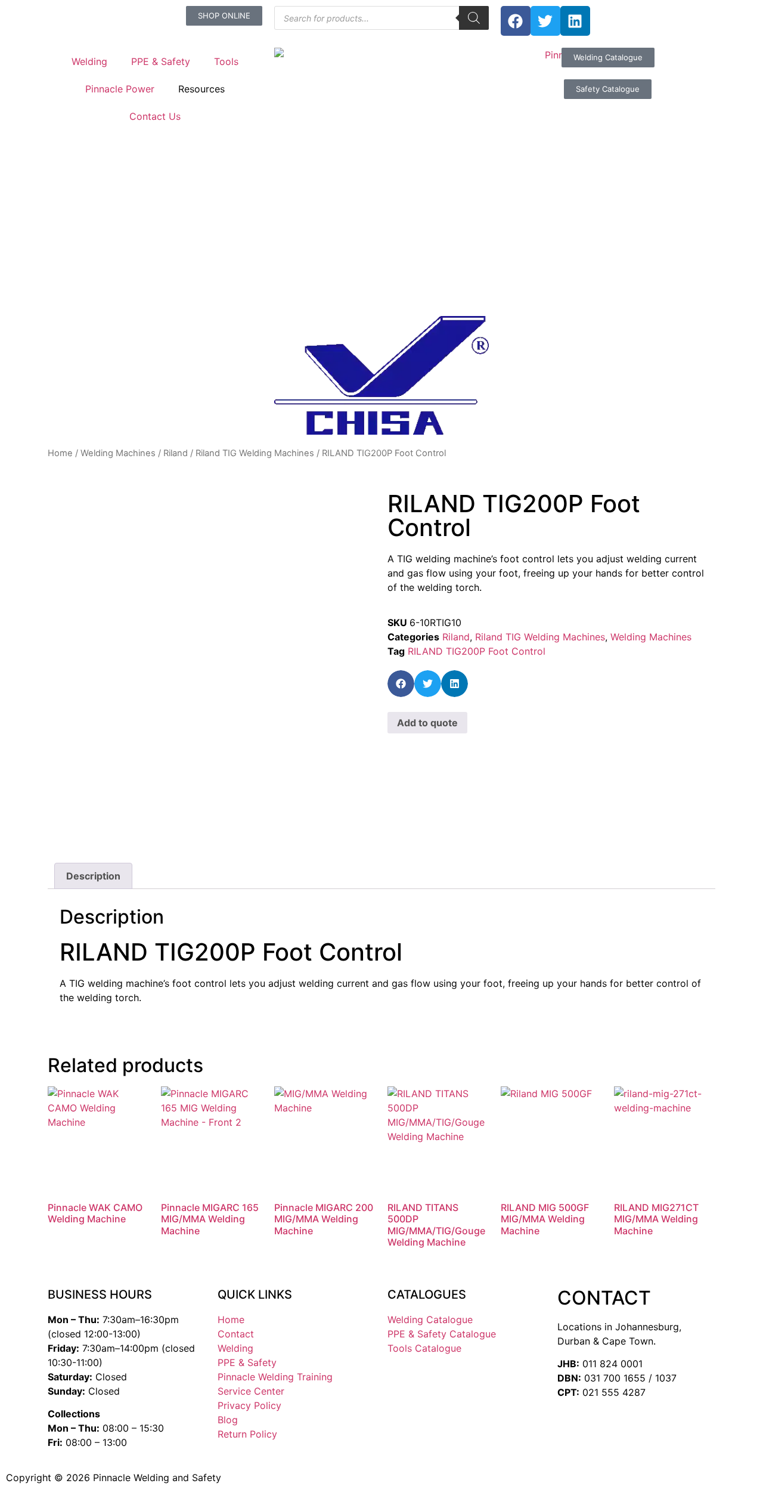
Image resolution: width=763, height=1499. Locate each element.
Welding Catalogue (430, 1319)
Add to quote (427, 723)
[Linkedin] (575, 21)
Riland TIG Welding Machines (255, 453)
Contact (236, 1334)
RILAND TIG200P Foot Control (476, 651)
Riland (175, 453)
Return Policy (247, 1434)
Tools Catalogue (424, 1348)
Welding (89, 61)
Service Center (251, 1391)
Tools (226, 61)
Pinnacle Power (119, 89)
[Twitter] (545, 21)
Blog (228, 1420)
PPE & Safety (160, 61)
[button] (400, 683)
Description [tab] (93, 876)
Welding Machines (118, 453)
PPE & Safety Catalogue (441, 1334)
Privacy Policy (249, 1405)
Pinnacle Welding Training (275, 1377)
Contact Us (155, 116)
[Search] (474, 18)
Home (60, 453)
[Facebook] (516, 21)
